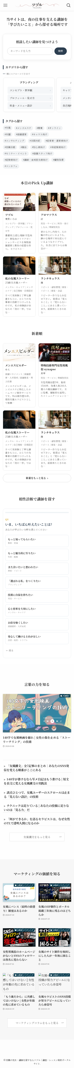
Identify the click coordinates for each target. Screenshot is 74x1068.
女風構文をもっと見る (37, 837)
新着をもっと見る (37, 478)
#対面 (8, 134)
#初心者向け (38, 147)
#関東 (40, 128)
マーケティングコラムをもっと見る (37, 1023)
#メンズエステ (23, 128)
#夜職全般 (10, 147)
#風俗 (24, 147)
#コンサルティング (14, 140)
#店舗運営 (21, 134)
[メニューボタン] (5, 5)
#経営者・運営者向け (57, 140)
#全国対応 (35, 140)
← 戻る (9, 650)
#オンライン (54, 128)
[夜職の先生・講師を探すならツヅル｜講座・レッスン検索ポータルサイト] (37, 5)
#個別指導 (58, 159)
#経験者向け (11, 159)
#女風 (8, 127)
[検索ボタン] (68, 5)
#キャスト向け (39, 134)
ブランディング (29, 82)
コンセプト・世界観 (30, 90)
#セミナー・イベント (16, 153)
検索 (60, 51)
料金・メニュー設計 (30, 105)
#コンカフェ (11, 166)
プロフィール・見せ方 (30, 98)
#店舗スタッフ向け (42, 153)
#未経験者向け (58, 147)
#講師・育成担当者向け (35, 159)
